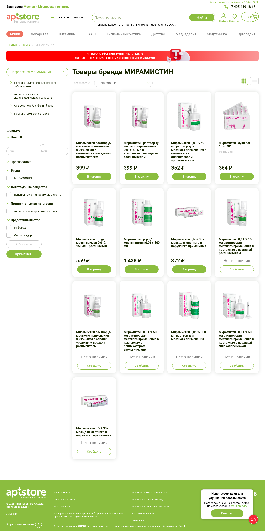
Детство (158, 34)
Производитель (22, 162)
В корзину (94, 176)
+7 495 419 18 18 (242, 7)
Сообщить (237, 269)
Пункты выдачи (62, 492)
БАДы (91, 34)
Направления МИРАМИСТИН (31, 72)
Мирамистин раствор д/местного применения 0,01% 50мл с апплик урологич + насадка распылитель (94, 327)
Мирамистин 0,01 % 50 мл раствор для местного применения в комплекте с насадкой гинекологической (237, 327)
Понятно (227, 513)
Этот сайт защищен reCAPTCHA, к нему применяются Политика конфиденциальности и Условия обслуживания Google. (120, 526)
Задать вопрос (62, 506)
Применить (24, 254)
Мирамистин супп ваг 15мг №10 (237, 138)
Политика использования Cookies (151, 506)
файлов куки (239, 505)
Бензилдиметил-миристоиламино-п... (38, 194)
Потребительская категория (32, 203)
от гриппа (128, 24)
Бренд (15, 170)
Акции (15, 34)
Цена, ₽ (16, 137)
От (11, 144)
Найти (202, 17)
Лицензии (11, 514)
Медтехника (217, 34)
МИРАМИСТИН (23, 178)
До (42, 144)
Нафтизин (157, 24)
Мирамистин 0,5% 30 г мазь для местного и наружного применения (94, 418)
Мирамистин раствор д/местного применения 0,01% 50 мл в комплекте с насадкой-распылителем (94, 138)
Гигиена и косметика (124, 34)
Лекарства (39, 34)
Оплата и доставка (64, 499)
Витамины (142, 24)
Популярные (107, 83)
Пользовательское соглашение (149, 492)
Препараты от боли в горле (31, 113)
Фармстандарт (23, 235)
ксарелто (114, 24)
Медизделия (186, 34)
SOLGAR (170, 24)
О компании (138, 520)
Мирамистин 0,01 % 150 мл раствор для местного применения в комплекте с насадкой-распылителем (237, 232)
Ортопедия (246, 34)
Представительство (25, 220)
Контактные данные (143, 513)
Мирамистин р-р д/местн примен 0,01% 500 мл (142, 232)
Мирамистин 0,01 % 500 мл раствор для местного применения (189, 327)
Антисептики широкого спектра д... (36, 211)
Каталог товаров (70, 17)
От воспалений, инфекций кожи (34, 105)
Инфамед (20, 227)
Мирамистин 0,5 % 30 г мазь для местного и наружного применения (189, 232)
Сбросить (24, 244)
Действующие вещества (29, 187)
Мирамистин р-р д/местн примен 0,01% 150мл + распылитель (94, 232)
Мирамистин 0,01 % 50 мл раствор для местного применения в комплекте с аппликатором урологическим (189, 138)
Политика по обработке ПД (147, 499)
